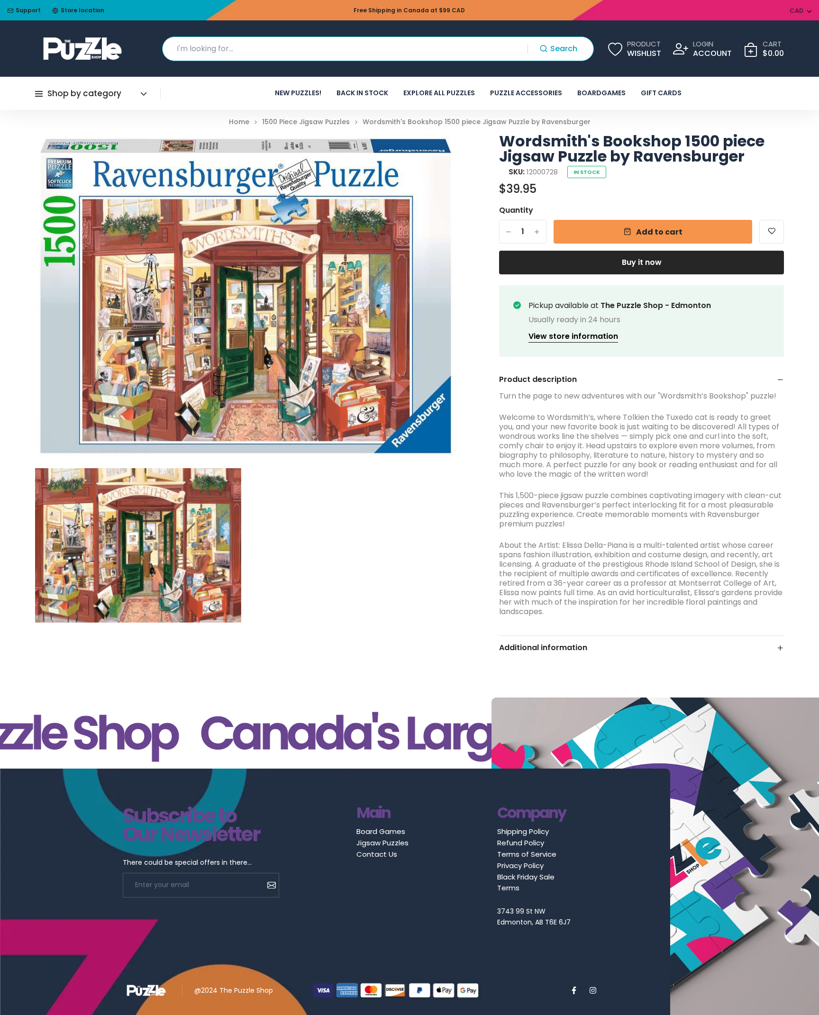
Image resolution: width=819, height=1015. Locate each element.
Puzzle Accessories (526, 93)
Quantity (516, 210)
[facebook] (573, 990)
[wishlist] (771, 232)
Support (28, 10)
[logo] (82, 48)
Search (563, 48)
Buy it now (642, 262)
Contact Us (376, 854)
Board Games (380, 831)
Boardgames (601, 93)
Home (239, 122)
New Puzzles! (298, 93)
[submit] (268, 885)
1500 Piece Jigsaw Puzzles (306, 122)
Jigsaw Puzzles (382, 843)
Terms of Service (526, 854)
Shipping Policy (523, 831)
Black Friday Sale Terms (526, 882)
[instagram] (592, 990)
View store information (573, 336)
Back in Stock (362, 93)
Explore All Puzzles (439, 93)
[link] (437, 152)
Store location (82, 10)
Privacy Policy (520, 865)
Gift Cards (661, 93)
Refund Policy (520, 843)
